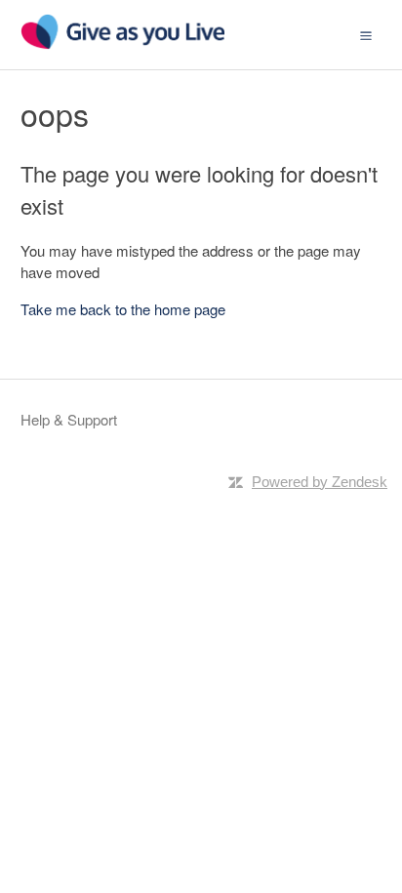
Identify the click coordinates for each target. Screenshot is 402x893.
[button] (366, 34)
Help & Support (68, 419)
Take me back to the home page (122, 309)
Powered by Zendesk (319, 481)
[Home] (122, 43)
